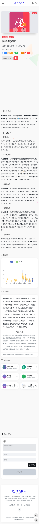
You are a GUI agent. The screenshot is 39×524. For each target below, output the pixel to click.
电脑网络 (4, 37)
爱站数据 (9, 305)
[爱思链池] (19, 3)
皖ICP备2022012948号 (26, 517)
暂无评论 (8, 434)
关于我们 (12, 505)
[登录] (33, 3)
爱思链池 (17, 517)
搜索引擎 (11, 37)
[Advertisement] (19, 87)
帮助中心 (19, 505)
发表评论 (32, 465)
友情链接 (27, 505)
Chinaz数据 (19, 305)
